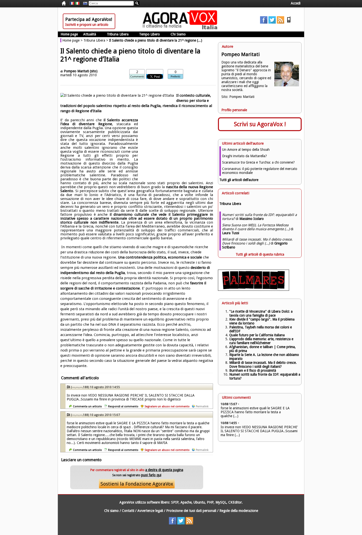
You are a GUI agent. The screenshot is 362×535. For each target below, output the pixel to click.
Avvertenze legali (150, 511)
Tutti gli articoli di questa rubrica (260, 254)
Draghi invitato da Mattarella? (244, 156)
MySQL (220, 502)
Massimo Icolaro (251, 219)
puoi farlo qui (151, 475)
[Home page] (181, 28)
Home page (69, 34)
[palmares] (253, 289)
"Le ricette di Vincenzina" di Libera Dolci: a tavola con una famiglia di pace (261, 313)
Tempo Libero (149, 34)
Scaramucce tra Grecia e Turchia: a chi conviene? (258, 162)
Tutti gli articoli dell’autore (238, 180)
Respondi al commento (123, 406)
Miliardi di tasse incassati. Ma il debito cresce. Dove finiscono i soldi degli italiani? (263, 364)
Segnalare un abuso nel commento (167, 406)
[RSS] (280, 22)
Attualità (89, 34)
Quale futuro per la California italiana (257, 335)
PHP (210, 502)
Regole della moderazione (238, 511)
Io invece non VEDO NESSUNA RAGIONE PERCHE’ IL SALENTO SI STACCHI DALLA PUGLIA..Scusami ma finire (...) (259, 431)
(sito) (94, 71)
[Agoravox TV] (84, 3)
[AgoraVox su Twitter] (272, 22)
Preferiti (175, 76)
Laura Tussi (230, 233)
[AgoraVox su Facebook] (263, 22)
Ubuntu (199, 502)
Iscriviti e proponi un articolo (86, 25)
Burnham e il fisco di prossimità (252, 370)
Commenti (137, 76)
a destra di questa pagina (164, 470)
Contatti (128, 511)
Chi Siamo (178, 34)
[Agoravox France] (72, 3)
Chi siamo (111, 511)
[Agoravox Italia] (77, 3)
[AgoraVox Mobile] (289, 22)
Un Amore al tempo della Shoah (246, 150)
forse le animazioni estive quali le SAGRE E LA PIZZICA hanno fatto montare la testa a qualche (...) (255, 412)
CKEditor (235, 502)
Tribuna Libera (118, 34)
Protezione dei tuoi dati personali (191, 511)
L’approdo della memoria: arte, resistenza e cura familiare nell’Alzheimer (261, 341)
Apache (186, 502)
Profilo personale (234, 110)
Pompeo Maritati (76, 71)
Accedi (295, 3)
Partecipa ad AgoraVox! (88, 19)
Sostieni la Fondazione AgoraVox (136, 484)
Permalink (202, 406)
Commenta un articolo (87, 406)
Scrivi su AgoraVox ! (260, 124)
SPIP (175, 502)
